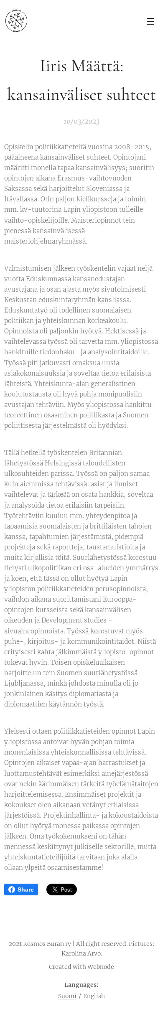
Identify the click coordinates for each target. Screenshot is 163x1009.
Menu (150, 21)
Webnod (99, 967)
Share (26, 889)
